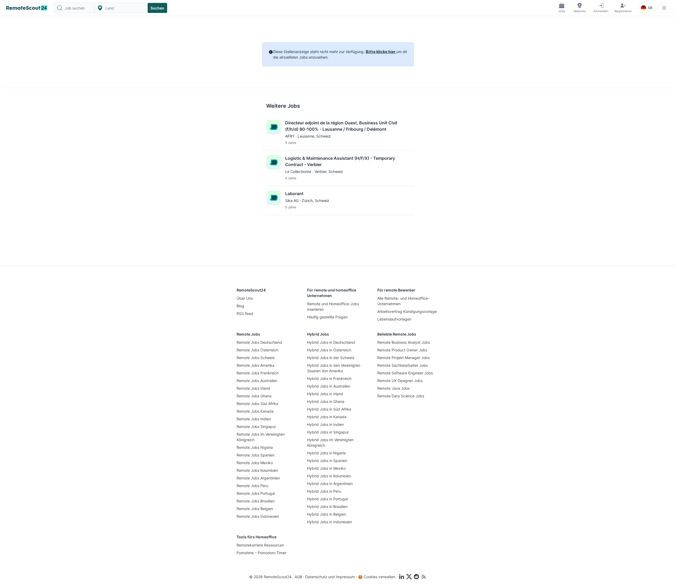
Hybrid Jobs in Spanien (327, 460)
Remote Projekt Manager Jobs (403, 357)
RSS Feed (245, 313)
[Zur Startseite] (27, 8)
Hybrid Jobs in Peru (324, 491)
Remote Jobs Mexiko (255, 462)
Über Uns (245, 298)
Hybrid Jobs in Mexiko (326, 468)
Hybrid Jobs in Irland (325, 394)
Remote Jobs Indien (254, 419)
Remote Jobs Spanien (255, 455)
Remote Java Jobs (393, 388)
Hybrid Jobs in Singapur (328, 432)
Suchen (157, 8)
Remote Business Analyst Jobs (403, 342)
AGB (298, 576)
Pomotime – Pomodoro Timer (261, 552)
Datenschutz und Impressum (330, 576)
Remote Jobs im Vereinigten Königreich (261, 437)
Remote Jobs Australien (257, 380)
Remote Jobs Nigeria (255, 447)
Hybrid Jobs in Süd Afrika (329, 409)
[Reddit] (416, 576)
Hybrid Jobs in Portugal (327, 499)
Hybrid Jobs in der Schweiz (331, 357)
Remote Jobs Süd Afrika (257, 403)
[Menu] (664, 8)
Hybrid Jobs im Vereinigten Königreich (330, 442)
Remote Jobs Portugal (256, 493)
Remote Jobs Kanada (255, 411)
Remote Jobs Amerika (255, 365)
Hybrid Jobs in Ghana (325, 401)
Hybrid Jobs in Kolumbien (329, 476)
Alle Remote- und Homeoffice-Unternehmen (403, 301)
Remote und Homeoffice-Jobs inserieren (333, 307)
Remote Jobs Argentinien (258, 478)
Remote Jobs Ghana (254, 396)
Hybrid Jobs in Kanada (326, 417)
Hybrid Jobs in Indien (325, 424)
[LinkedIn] (401, 576)
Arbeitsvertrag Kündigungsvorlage (407, 311)
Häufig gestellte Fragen (327, 317)
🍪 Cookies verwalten (376, 576)
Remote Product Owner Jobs (402, 350)
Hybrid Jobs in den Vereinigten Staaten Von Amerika (333, 368)
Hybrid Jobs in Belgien (326, 514)
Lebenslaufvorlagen (394, 319)
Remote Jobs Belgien (255, 508)
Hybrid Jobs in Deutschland (331, 342)
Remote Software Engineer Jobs (405, 373)
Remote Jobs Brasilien (256, 501)
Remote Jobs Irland (253, 388)
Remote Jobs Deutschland (259, 342)
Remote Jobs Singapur (256, 426)
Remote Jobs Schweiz (256, 357)
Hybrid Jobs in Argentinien (330, 483)
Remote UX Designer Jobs (399, 380)
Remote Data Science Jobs (400, 396)
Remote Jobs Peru (252, 485)
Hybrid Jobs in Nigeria (326, 453)
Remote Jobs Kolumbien (257, 470)
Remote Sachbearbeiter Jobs (402, 365)
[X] (409, 576)
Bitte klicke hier (381, 51)
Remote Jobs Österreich (257, 350)
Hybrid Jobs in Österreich (329, 350)
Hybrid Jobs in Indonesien (329, 522)
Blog (240, 306)
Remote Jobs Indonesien (258, 516)
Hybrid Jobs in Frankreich (329, 378)
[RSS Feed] (424, 576)
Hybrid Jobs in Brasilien (327, 506)
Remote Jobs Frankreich (258, 373)
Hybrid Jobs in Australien (328, 386)
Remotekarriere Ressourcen (260, 545)
